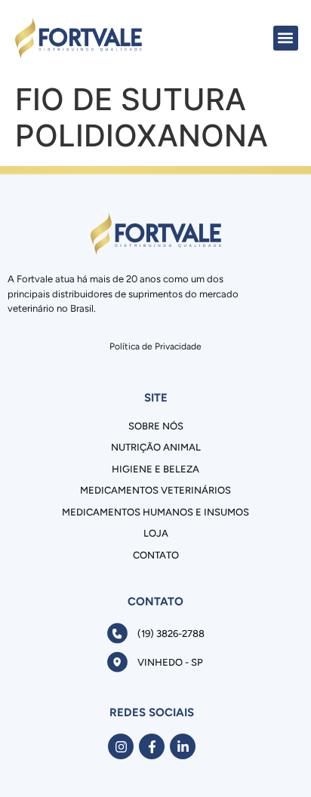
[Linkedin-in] (183, 746)
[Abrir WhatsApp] (273, 759)
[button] (285, 38)
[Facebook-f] (152, 746)
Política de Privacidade (155, 346)
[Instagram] (121, 746)
